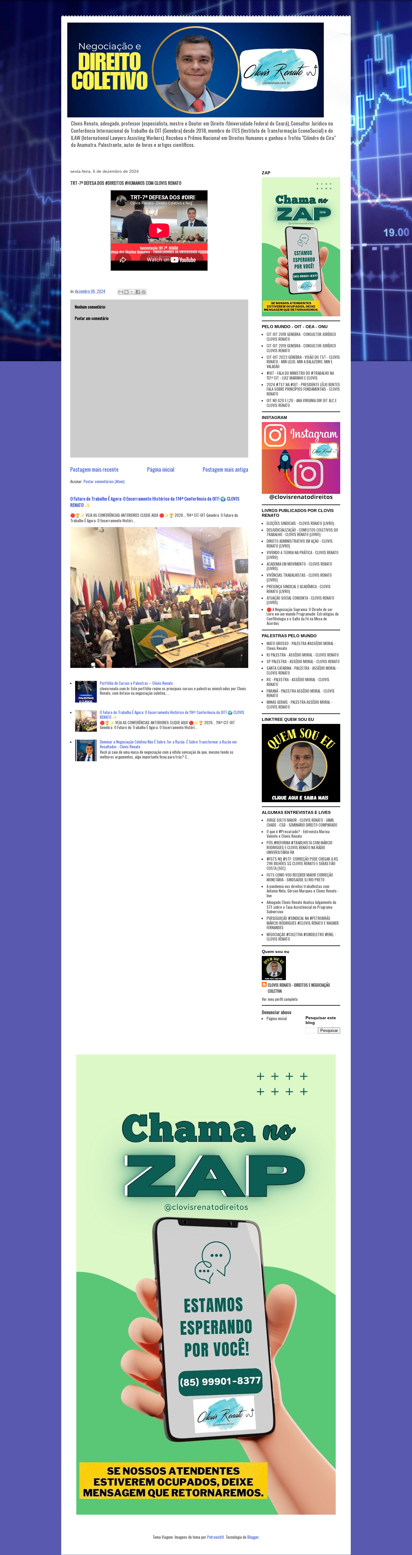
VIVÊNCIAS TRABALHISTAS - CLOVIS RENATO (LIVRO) (299, 577)
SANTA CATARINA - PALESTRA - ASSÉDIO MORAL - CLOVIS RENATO (302, 670)
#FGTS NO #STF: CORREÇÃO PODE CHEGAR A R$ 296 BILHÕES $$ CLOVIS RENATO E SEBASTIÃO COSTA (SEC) (302, 863)
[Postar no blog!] (126, 292)
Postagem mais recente (94, 469)
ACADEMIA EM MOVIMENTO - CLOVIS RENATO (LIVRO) (299, 566)
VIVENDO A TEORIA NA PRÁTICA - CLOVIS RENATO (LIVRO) (302, 554)
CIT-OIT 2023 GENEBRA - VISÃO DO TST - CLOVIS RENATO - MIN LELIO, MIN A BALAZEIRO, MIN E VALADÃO (303, 361)
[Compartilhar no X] (132, 292)
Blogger (253, 1537)
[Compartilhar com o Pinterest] (144, 292)
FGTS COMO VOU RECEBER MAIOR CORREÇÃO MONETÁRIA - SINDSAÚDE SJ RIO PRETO (300, 877)
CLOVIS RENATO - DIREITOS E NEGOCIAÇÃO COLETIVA (299, 988)
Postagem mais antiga (225, 469)
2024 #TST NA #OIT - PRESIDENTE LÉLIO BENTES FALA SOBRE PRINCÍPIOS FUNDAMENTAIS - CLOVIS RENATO (303, 389)
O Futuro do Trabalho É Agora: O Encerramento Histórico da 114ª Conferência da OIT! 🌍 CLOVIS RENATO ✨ (154, 501)
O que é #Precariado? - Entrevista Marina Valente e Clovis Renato (298, 833)
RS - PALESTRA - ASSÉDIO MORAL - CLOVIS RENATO (298, 681)
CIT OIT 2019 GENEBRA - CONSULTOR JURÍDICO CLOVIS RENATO (301, 348)
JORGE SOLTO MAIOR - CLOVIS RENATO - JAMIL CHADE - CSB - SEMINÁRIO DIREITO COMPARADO (302, 822)
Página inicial (160, 469)
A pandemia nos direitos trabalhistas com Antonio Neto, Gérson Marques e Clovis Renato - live (303, 891)
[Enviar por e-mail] (121, 292)
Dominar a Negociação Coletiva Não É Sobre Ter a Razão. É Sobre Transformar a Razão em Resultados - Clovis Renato (168, 744)
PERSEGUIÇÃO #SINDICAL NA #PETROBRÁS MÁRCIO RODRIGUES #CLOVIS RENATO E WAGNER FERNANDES (303, 922)
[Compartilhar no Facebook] (138, 292)
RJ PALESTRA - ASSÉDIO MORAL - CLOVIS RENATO (303, 655)
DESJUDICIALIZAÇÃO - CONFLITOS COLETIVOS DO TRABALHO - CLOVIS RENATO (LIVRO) (302, 532)
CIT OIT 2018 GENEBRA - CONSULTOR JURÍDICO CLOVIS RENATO (301, 336)
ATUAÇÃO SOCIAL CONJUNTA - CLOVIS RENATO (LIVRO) (300, 600)
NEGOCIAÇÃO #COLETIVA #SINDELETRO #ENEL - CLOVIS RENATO (301, 936)
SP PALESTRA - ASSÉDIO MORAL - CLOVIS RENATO (303, 661)
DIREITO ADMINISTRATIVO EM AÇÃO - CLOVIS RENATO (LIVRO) (300, 543)
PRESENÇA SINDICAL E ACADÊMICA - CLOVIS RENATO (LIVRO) (299, 588)
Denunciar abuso (276, 1012)
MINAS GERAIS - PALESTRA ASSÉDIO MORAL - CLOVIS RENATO (299, 704)
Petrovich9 (215, 1537)
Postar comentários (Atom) (104, 481)
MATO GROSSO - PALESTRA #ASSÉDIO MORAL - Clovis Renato (301, 645)
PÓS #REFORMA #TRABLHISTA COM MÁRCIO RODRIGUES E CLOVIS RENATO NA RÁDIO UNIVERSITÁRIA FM (299, 847)
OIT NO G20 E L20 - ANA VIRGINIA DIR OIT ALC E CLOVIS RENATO (302, 402)
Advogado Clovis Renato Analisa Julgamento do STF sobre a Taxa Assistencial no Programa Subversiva (301, 906)
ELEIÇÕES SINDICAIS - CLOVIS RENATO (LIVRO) (300, 523)
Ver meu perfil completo (280, 999)
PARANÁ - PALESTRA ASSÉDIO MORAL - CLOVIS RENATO (300, 693)
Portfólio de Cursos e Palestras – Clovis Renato (136, 683)
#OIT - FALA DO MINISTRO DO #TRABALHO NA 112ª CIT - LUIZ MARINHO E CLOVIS (300, 375)
